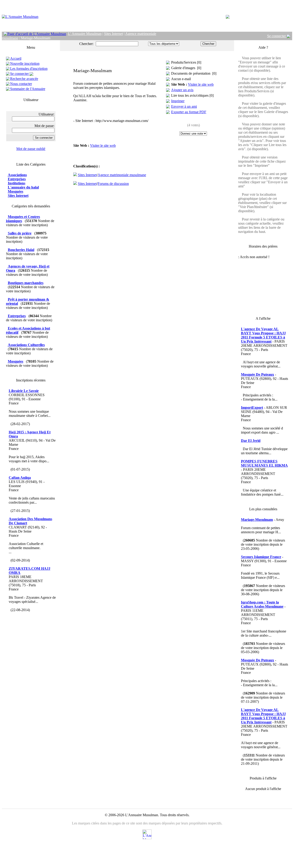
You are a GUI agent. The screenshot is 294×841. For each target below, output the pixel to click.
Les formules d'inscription (29, 69)
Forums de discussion (113, 184)
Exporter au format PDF (188, 112)
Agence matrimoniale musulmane (122, 175)
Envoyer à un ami (184, 106)
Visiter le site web (103, 145)
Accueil (15, 58)
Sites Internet (87, 175)
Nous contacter (21, 84)
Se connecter (277, 36)
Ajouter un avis (182, 90)
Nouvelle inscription (25, 63)
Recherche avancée (24, 79)
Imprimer (177, 101)
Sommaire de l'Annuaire (27, 89)
